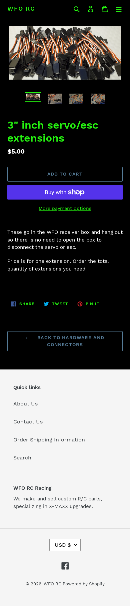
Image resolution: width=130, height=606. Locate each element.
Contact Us (28, 421)
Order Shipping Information (49, 439)
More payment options (65, 208)
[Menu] (119, 8)
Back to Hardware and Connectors (70, 341)
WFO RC (21, 8)
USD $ (63, 545)
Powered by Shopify (84, 583)
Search (22, 457)
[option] (33, 100)
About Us (25, 403)
